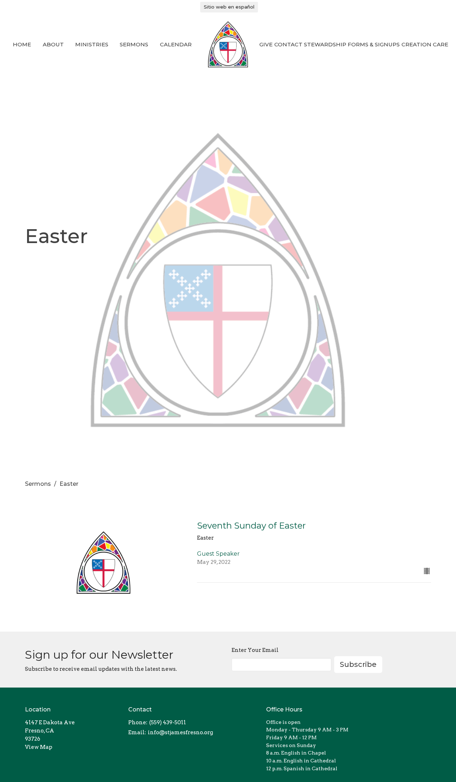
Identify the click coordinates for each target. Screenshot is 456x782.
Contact (288, 44)
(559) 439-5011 (167, 722)
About (53, 44)
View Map (38, 747)
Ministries (91, 44)
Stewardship (325, 44)
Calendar (176, 44)
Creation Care (424, 44)
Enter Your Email (255, 650)
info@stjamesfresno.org (180, 732)
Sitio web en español (229, 7)
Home (22, 44)
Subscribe (358, 664)
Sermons (134, 44)
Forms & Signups (374, 44)
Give (266, 44)
